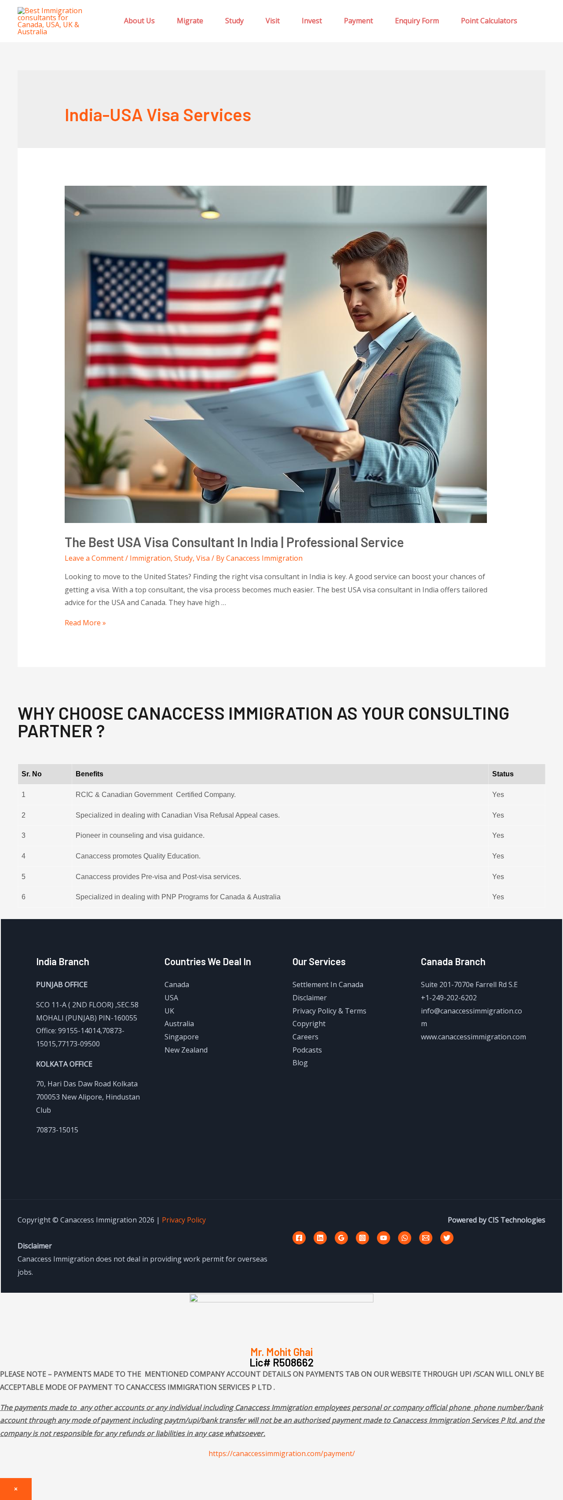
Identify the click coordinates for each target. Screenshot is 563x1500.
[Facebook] (299, 1237)
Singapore (182, 1037)
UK (169, 1011)
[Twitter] (446, 1237)
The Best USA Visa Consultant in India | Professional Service (234, 542)
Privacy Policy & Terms (329, 1011)
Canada (177, 984)
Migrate (190, 20)
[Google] (341, 1237)
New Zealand (186, 1050)
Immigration (150, 558)
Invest (312, 20)
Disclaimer (309, 997)
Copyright (308, 1023)
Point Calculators (489, 20)
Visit (273, 20)
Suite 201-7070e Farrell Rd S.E (469, 984)
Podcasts (307, 1050)
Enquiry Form (417, 20)
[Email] (425, 1237)
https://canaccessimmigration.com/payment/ (281, 1453)
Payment (358, 20)
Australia (179, 1023)
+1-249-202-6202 (449, 997)
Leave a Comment (94, 558)
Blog (300, 1062)
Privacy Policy (184, 1220)
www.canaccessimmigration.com (473, 1037)
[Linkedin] (320, 1237)
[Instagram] (362, 1237)
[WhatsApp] (404, 1237)
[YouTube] (383, 1237)
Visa (203, 558)
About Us (139, 20)
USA (171, 997)
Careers (305, 1037)
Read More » (85, 622)
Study (234, 20)
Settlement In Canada (327, 984)
